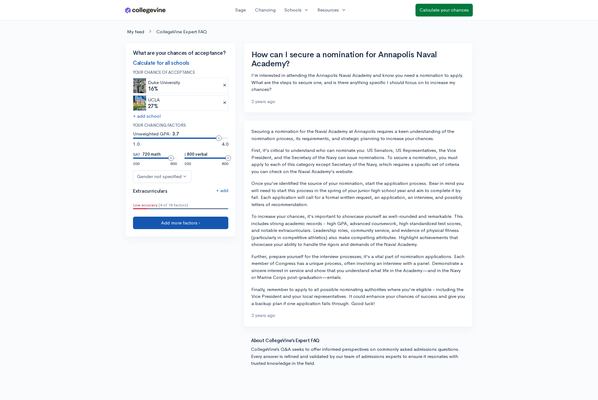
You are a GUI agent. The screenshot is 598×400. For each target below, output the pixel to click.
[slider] (218, 138)
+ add (222, 190)
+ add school (147, 116)
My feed (135, 32)
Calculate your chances (444, 10)
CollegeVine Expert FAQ (181, 32)
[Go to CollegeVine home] (145, 10)
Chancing (265, 10)
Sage (240, 10)
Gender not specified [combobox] (159, 176)
